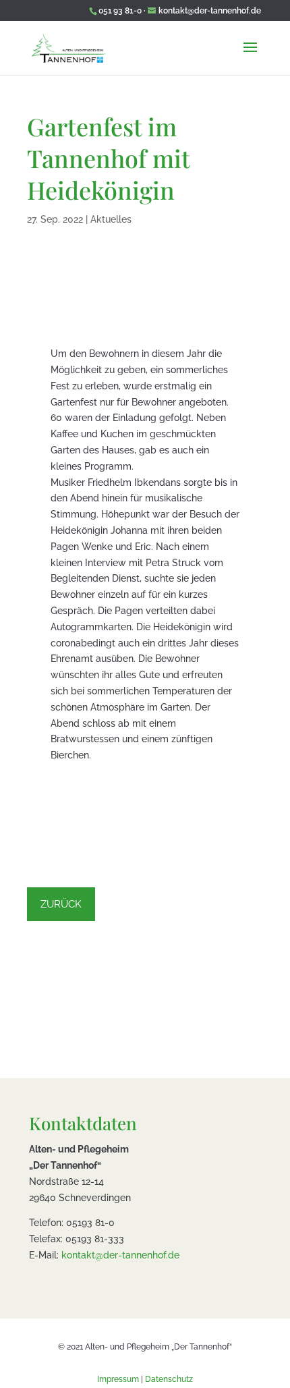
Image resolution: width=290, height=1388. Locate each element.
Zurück (61, 904)
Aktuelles (111, 219)
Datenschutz (169, 1379)
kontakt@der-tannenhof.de (120, 1255)
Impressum (118, 1379)
